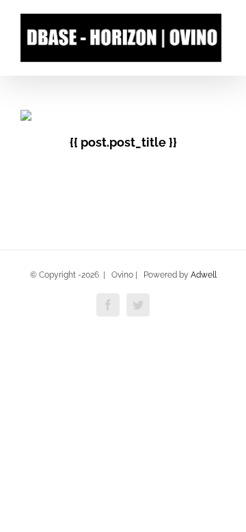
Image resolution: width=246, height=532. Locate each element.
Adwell (204, 275)
